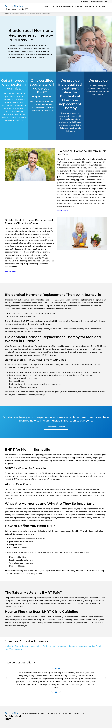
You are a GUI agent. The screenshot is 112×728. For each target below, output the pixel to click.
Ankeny (18, 649)
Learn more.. (62, 211)
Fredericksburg (49, 646)
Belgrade (73, 646)
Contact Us (49, 6)
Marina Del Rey (11, 646)
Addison (24, 646)
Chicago (83, 646)
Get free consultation (56, 427)
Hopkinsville (35, 646)
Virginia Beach (95, 646)
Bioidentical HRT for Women (69, 6)
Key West (9, 649)
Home (7, 13)
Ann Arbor (62, 646)
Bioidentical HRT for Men (95, 6)
